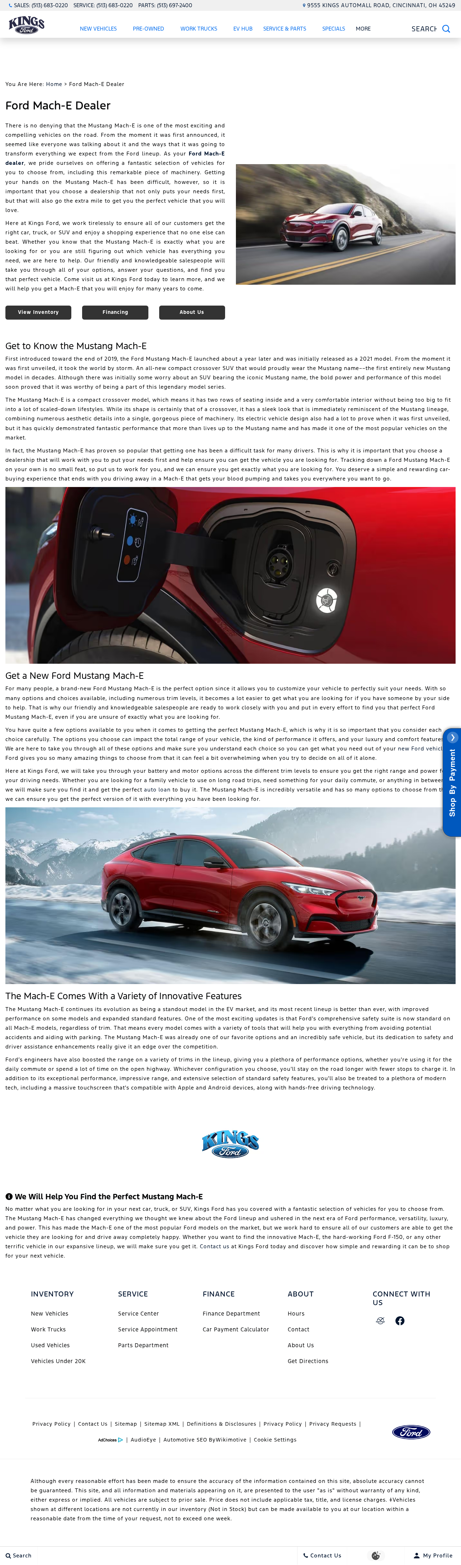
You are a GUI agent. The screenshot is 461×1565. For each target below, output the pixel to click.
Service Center (138, 1313)
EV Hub (242, 28)
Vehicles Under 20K (58, 1361)
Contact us (214, 1246)
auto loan (157, 789)
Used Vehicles (50, 1345)
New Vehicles (98, 28)
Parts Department (143, 1345)
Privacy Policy (51, 1424)
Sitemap (126, 1424)
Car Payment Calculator (236, 1329)
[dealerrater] (381, 1321)
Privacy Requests (333, 1424)
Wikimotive (231, 1440)
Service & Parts (284, 28)
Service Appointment (148, 1329)
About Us (192, 312)
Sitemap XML (162, 1424)
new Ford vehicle (422, 748)
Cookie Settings (275, 1440)
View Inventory (38, 312)
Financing (115, 312)
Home (54, 84)
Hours (296, 1313)
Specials (333, 30)
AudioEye (143, 1440)
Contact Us (93, 1424)
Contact (299, 1329)
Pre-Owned (148, 28)
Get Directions (308, 1361)
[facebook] (400, 1321)
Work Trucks (198, 28)
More (363, 30)
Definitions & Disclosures (221, 1424)
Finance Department (231, 1313)
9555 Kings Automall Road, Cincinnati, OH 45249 (381, 5)
